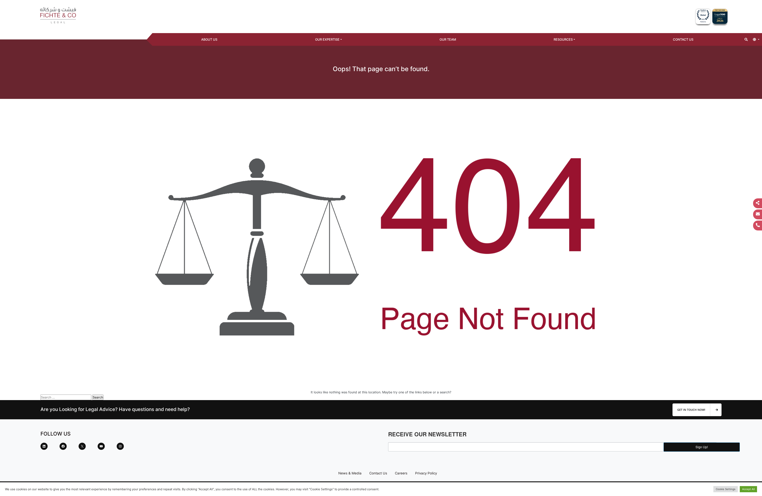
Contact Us (683, 39)
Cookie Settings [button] (725, 489)
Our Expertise (327, 39)
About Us (209, 39)
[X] (82, 446)
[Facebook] (63, 446)
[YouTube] (101, 446)
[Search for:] (65, 397)
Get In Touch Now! (691, 410)
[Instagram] (120, 446)
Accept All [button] (748, 489)
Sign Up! (702, 447)
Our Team (448, 39)
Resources (563, 39)
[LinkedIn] (44, 446)
